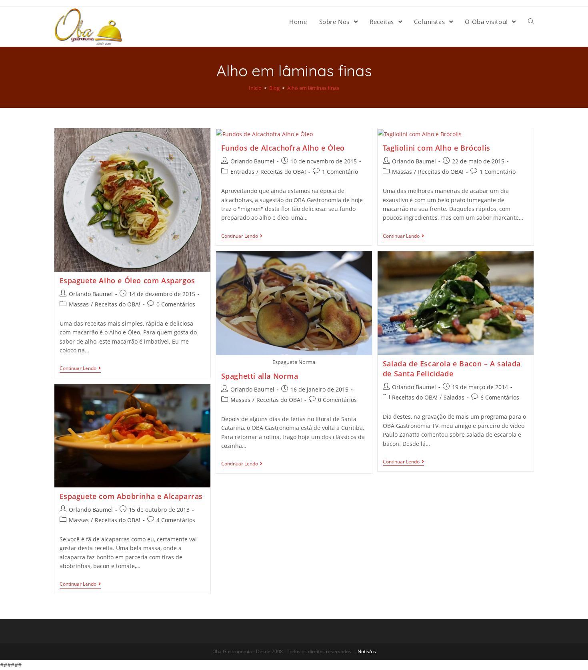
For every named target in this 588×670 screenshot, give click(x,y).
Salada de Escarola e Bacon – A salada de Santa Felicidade (452, 368)
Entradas (242, 171)
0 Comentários (175, 304)
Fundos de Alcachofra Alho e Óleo (283, 148)
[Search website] (531, 21)
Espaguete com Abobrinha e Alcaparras (131, 496)
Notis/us (367, 651)
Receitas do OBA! (117, 304)
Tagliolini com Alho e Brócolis (436, 148)
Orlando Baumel (91, 294)
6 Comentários (499, 397)
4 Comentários (175, 520)
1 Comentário (340, 171)
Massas (79, 304)
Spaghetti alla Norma (259, 376)
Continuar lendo (78, 369)
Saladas (454, 397)
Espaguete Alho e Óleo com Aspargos (127, 280)
